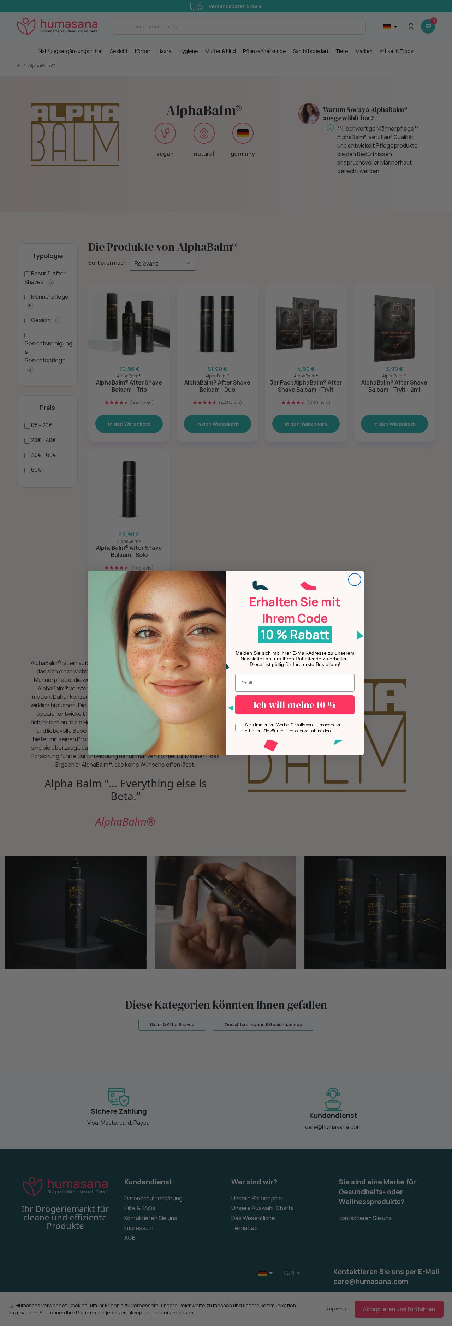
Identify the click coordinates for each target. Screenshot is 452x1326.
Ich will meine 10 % (295, 705)
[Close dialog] (355, 579)
